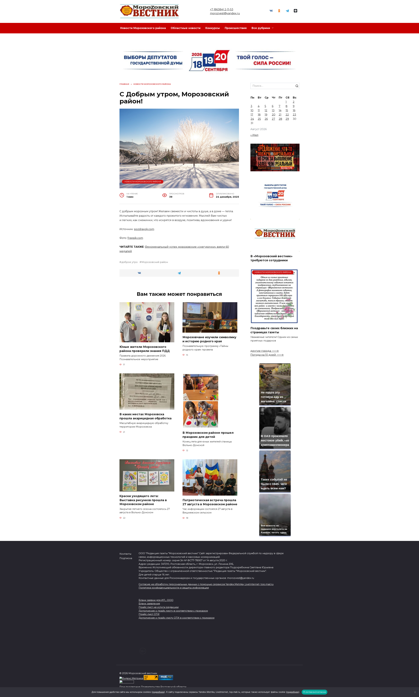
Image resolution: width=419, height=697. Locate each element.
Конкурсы (212, 28)
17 (252, 114)
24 (252, 118)
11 (259, 110)
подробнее (158, 692)
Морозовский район (154, 262)
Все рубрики (261, 28)
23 (294, 114)
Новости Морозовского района (143, 28)
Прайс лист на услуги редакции (159, 607)
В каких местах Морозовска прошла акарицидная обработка (145, 416)
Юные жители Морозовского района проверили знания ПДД (144, 349)
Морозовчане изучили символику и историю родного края (209, 339)
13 (273, 110)
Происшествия (236, 28)
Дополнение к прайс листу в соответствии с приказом (173, 610)
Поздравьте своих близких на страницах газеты (274, 330)
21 (280, 114)
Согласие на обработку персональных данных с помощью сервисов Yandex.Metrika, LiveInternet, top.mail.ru (206, 584)
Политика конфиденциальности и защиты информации (174, 587)
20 (273, 114)
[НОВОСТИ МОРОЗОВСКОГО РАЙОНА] (274, 321)
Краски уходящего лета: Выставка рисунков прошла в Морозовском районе (143, 500)
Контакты (125, 553)
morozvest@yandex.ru (225, 13)
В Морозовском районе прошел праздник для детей (208, 434)
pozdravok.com (144, 229)
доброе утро (129, 262)
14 (280, 110)
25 (259, 118)
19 (266, 114)
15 (287, 110)
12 (266, 110)
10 (252, 110)
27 (273, 118)
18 (259, 114)
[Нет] (415, 692)
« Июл (254, 135)
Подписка (125, 558)
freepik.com (135, 238)
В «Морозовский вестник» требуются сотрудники (271, 258)
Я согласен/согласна (314, 692)
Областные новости (185, 28)
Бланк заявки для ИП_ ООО (156, 600)
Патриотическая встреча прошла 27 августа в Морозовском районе (209, 502)
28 (280, 118)
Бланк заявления (149, 603)
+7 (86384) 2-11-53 (221, 9)
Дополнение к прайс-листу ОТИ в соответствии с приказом (176, 617)
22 (287, 114)
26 (266, 118)
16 (294, 110)
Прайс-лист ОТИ (149, 614)
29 (287, 118)
